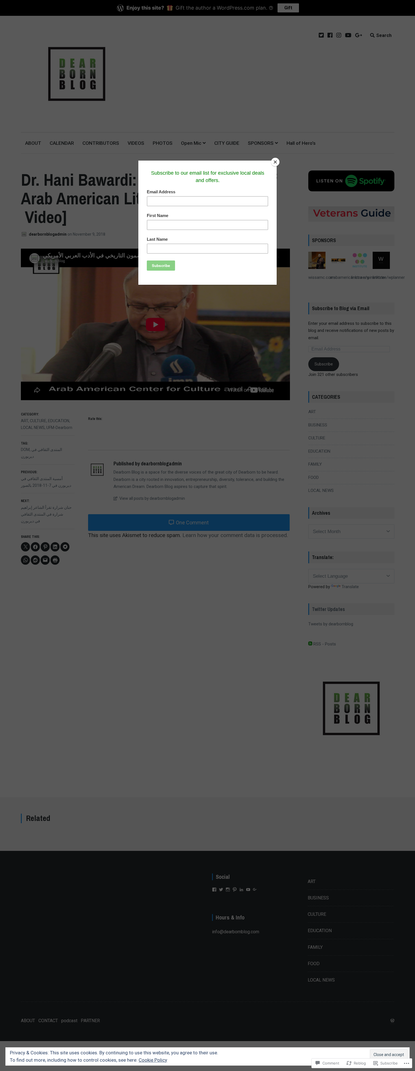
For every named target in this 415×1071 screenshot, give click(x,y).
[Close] (275, 162)
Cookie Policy (153, 1060)
